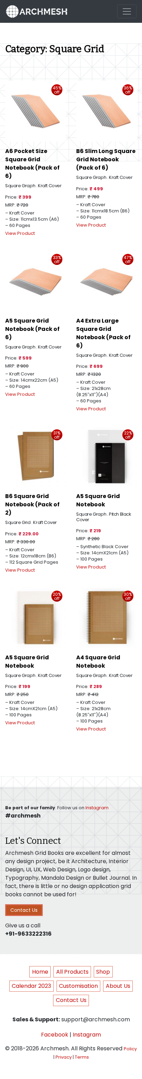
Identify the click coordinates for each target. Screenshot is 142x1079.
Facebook (54, 1035)
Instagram (97, 808)
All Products (72, 972)
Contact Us (24, 910)
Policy (130, 1049)
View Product (20, 233)
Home (40, 972)
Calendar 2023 (31, 986)
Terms (82, 1057)
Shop (103, 972)
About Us (118, 986)
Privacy (63, 1057)
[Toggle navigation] (126, 11)
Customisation (78, 986)
